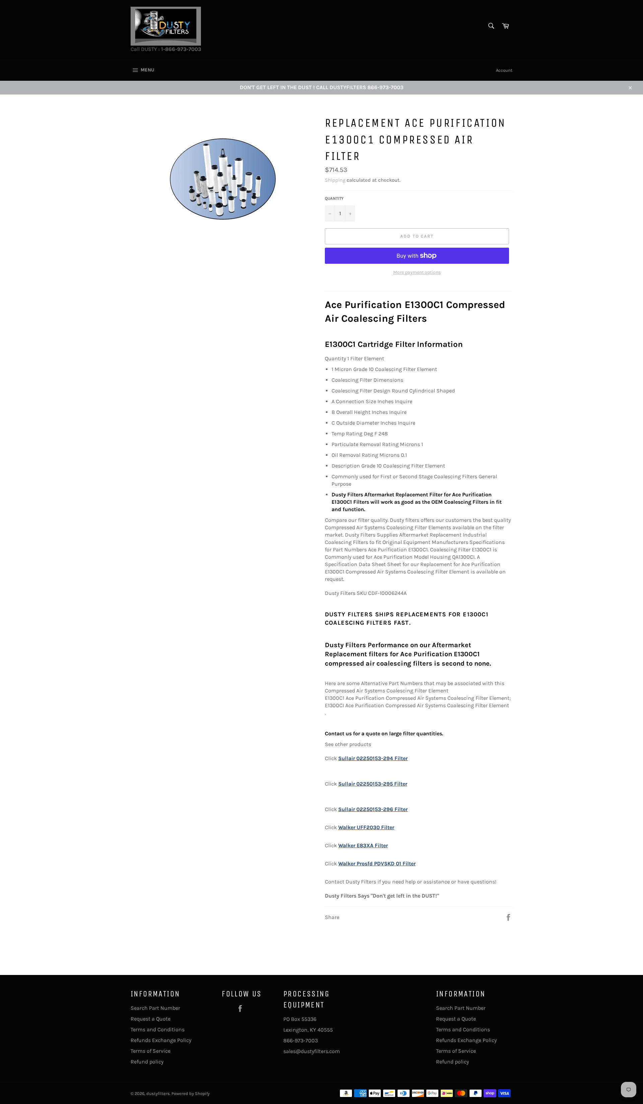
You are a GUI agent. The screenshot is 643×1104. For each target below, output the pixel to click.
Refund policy (147, 1061)
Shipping (335, 180)
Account (504, 70)
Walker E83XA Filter (363, 845)
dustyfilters (158, 1093)
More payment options (417, 272)
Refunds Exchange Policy (161, 1040)
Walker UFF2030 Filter (366, 827)
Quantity (334, 198)
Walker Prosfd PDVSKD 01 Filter (377, 863)
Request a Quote (150, 1019)
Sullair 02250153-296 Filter (373, 809)
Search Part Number (155, 1008)
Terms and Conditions (158, 1029)
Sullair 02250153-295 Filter (372, 784)
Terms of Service (150, 1051)
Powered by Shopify (190, 1093)
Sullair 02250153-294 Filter (373, 758)
